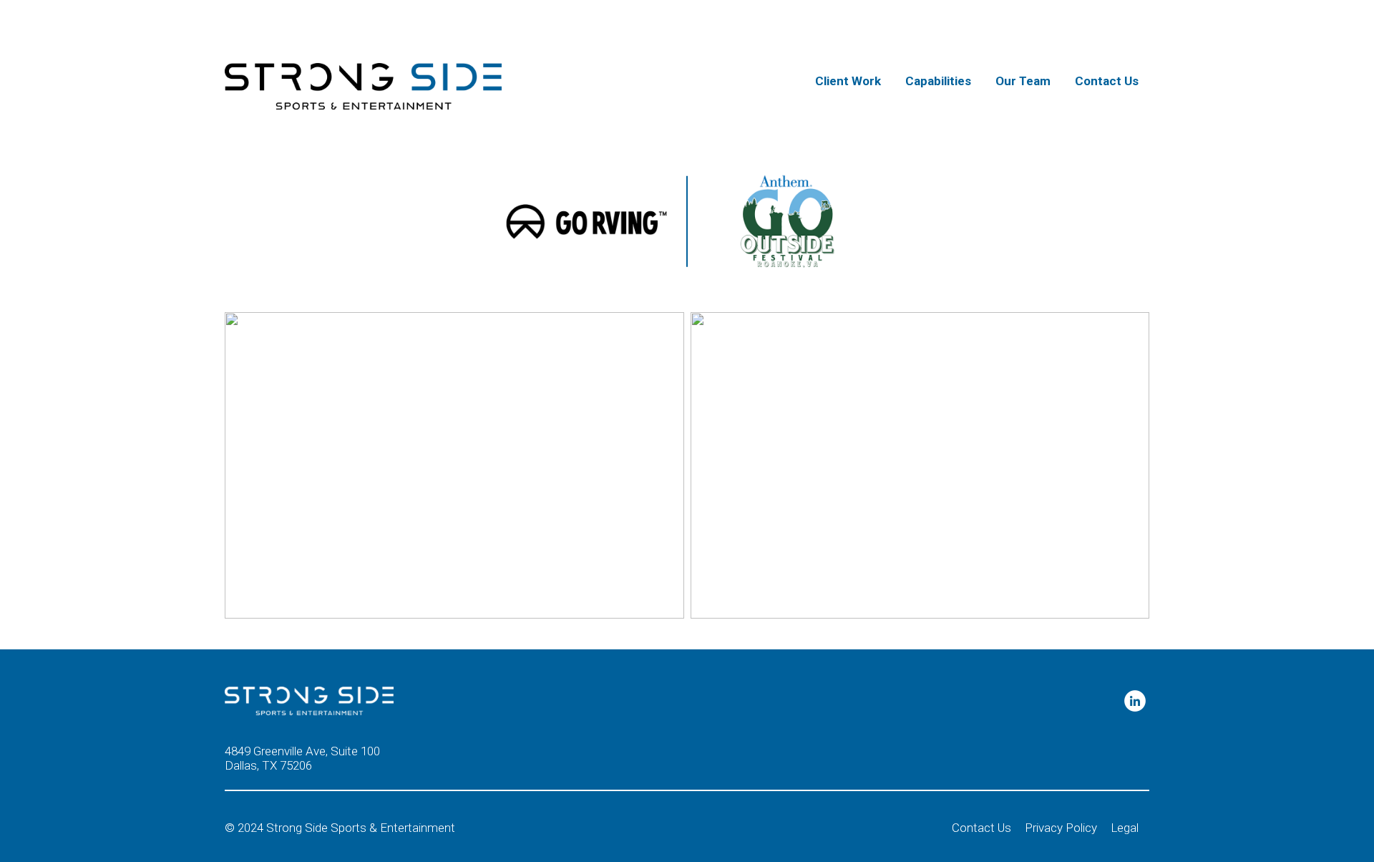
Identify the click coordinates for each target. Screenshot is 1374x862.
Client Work (848, 81)
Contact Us (1107, 81)
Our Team (1023, 81)
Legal (1125, 827)
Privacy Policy (1061, 827)
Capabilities (938, 81)
